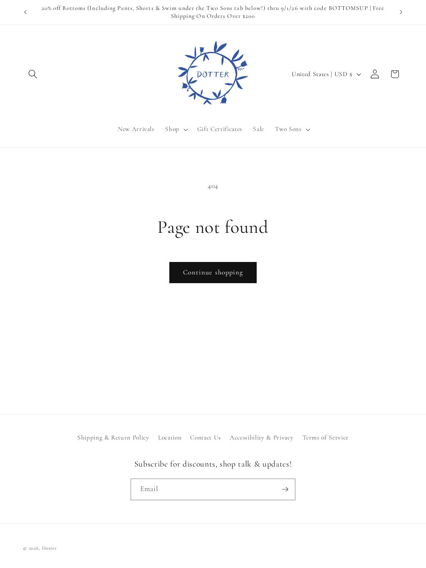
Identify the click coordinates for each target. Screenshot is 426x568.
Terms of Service (325, 437)
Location (169, 437)
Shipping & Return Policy (113, 437)
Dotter (49, 548)
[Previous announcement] (25, 12)
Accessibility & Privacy (261, 437)
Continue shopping (213, 272)
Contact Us (205, 437)
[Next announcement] (401, 12)
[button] (33, 74)
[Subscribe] (285, 489)
